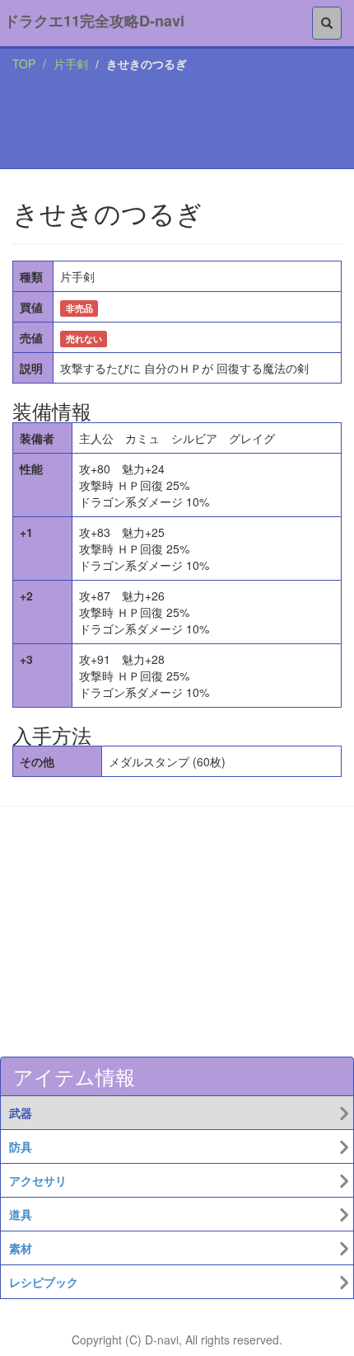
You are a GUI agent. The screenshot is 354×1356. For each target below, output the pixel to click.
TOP (23, 63)
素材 (20, 1248)
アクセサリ (38, 1180)
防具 (20, 1146)
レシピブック (43, 1282)
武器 (20, 1112)
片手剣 (71, 63)
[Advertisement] (177, 123)
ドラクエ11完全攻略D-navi (94, 20)
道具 (20, 1214)
